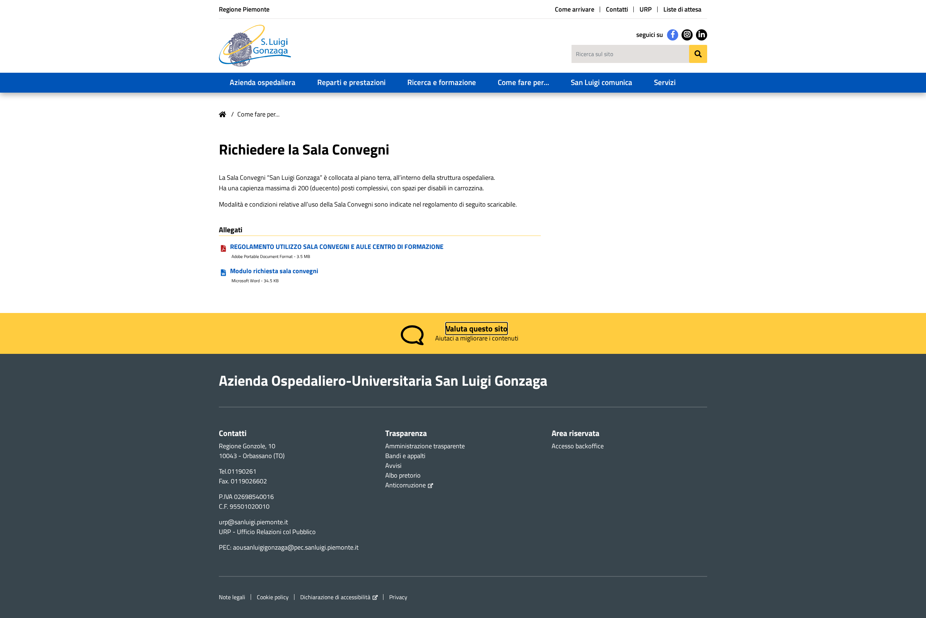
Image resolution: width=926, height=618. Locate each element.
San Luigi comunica (601, 82)
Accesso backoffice (578, 446)
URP (646, 9)
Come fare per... (523, 82)
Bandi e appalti (405, 456)
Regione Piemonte (244, 9)
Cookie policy (273, 597)
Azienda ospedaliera (263, 82)
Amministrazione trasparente (425, 446)
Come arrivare (574, 9)
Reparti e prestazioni (351, 82)
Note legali (232, 597)
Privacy (398, 597)
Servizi (665, 82)
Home (222, 114)
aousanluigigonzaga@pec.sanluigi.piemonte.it (295, 547)
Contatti (617, 9)
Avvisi (393, 465)
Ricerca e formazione (441, 82)
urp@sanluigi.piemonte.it (253, 522)
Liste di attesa (682, 9)
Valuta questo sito (476, 328)
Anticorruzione (405, 485)
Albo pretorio (403, 475)
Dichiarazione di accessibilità (335, 597)
